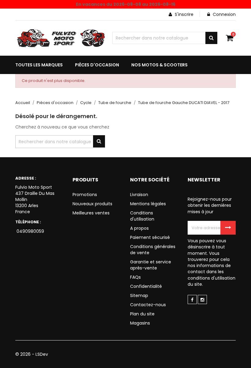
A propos (139, 228)
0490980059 (29, 231)
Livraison (139, 194)
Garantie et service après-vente (150, 265)
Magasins (140, 323)
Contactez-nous (148, 305)
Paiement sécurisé (150, 237)
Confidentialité (146, 286)
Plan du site (142, 314)
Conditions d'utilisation (142, 216)
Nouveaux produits (92, 204)
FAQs (135, 277)
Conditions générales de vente (152, 249)
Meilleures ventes (91, 213)
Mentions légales (148, 204)
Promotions (85, 194)
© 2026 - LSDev (31, 354)
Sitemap (139, 295)
